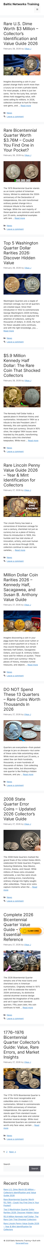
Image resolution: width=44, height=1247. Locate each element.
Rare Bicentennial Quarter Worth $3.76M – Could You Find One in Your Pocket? (20, 140)
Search (7, 1164)
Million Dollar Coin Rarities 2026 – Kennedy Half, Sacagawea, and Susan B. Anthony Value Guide (21, 587)
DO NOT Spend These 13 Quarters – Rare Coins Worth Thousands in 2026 (22, 699)
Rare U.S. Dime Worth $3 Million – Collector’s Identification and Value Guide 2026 (21, 33)
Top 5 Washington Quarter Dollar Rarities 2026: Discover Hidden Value (21, 252)
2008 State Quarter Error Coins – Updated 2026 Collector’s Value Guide (20, 809)
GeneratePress (22, 1243)
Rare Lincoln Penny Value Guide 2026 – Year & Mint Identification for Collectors (22, 475)
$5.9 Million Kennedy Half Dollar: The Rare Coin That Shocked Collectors (22, 365)
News (9, 113)
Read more (26, 105)
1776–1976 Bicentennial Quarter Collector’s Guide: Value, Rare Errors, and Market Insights (22, 1044)
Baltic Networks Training (21, 4)
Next (12, 1152)
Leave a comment (15, 116)
